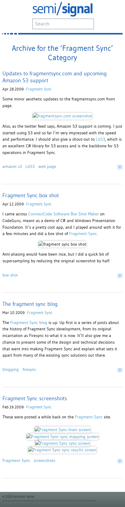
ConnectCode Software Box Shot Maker (63, 214)
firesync (29, 369)
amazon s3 (12, 166)
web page (47, 166)
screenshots (44, 460)
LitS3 (100, 139)
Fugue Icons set (71, 500)
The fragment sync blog (30, 303)
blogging (10, 369)
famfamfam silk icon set (36, 500)
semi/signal (62, 9)
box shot (10, 275)
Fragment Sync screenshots (34, 398)
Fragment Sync (39, 89)
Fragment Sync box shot (30, 195)
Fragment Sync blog (28, 322)
